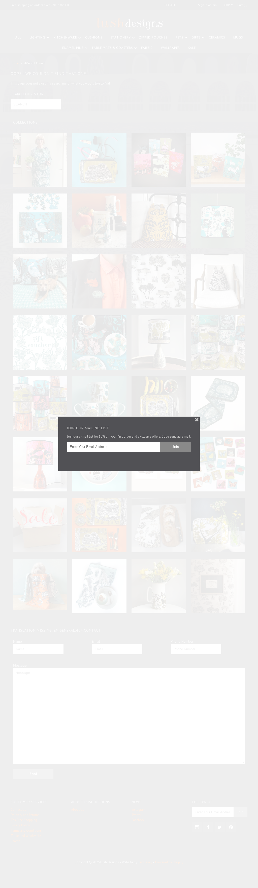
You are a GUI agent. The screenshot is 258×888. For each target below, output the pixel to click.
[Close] (196, 419)
